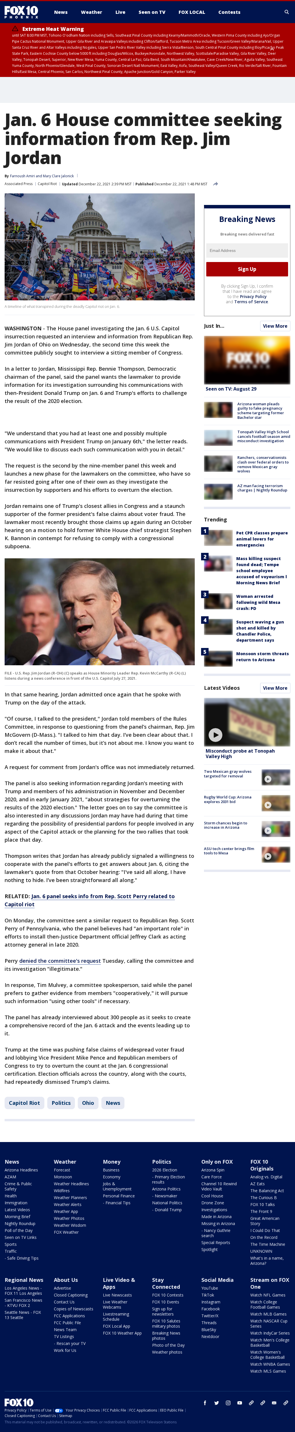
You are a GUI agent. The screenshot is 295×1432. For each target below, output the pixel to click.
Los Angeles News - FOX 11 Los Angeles (23, 1290)
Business (111, 1170)
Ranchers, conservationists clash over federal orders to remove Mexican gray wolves (263, 464)
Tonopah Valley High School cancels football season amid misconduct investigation (263, 436)
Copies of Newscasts (73, 1309)
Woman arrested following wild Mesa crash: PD (258, 602)
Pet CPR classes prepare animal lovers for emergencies (262, 539)
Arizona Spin (212, 1170)
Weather (65, 1161)
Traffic (11, 1251)
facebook (205, 1402)
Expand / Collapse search (286, 12)
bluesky (262, 1402)
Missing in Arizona (218, 1223)
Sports (11, 1244)
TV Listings (64, 1336)
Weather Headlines (71, 1183)
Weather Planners (70, 1197)
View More (275, 326)
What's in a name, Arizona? (267, 1260)
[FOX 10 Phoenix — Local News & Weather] (24, 12)
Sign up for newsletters (163, 1311)
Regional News (24, 1279)
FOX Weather (66, 1232)
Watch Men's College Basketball (270, 1342)
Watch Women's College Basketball (267, 1354)
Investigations (214, 1209)
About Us (66, 1279)
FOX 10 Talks (262, 1204)
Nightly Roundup (20, 1223)
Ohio (88, 1102)
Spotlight (209, 1249)
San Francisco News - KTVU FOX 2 (23, 1302)
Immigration (16, 1202)
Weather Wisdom (70, 1225)
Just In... (214, 325)
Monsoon (63, 1176)
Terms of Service (251, 301)
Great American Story (264, 1221)
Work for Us (65, 1350)
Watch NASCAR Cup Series (269, 1323)
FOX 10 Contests (168, 1295)
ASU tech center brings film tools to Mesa (229, 851)
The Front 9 (261, 1211)
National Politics (167, 1202)
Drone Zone (212, 1202)
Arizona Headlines (21, 1170)
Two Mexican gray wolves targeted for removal (227, 774)
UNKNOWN (261, 1251)
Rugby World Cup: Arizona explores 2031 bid (227, 799)
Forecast (62, 1170)
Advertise (62, 1288)
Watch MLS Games (268, 1371)
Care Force (211, 1176)
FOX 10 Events (165, 1302)
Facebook (210, 1309)
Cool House (212, 1196)
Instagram (210, 1302)
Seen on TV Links (21, 1237)
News (113, 1102)
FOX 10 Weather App (122, 1333)
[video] (247, 722)
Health (11, 1196)
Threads (209, 1322)
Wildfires (62, 1190)
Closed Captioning (71, 1295)
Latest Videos (222, 687)
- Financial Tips (117, 1202)
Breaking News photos (166, 1335)
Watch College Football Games (265, 1304)
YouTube (209, 1288)
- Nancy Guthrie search (215, 1233)
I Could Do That (265, 1230)
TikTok (207, 1295)
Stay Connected (166, 1283)
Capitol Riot (47, 183)
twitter (216, 1402)
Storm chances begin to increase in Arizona (225, 825)
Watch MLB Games (268, 1314)
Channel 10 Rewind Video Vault (219, 1186)
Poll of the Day (19, 1230)
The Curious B (263, 1197)
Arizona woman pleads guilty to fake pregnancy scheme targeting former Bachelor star (260, 410)
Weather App (66, 1211)
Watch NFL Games (267, 1295)
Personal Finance (119, 1196)
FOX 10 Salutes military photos (166, 1323)
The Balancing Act (267, 1190)
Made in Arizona (216, 1216)
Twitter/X (209, 1315)
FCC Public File (67, 1322)
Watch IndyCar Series (270, 1333)
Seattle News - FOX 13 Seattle (23, 1314)
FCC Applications (69, 1315)
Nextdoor (210, 1336)
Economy (111, 1176)
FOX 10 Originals (261, 1165)
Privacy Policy (253, 296)
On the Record (263, 1237)
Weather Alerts (68, 1204)
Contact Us (64, 1302)
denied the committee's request (60, 960)
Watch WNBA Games (270, 1364)
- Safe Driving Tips (22, 1258)
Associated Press (19, 183)
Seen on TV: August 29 (231, 389)
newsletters (285, 1402)
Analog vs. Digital (266, 1176)
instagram (228, 1402)
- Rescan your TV (70, 1343)
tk (251, 1402)
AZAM (10, 1176)
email (274, 1402)
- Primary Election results (168, 1179)
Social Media (217, 1279)
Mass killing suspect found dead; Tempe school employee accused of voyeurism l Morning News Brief (261, 570)
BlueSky (208, 1329)
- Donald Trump (167, 1209)
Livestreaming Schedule (116, 1316)
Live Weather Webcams (115, 1304)
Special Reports (215, 1242)
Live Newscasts (117, 1295)
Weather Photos (69, 1218)
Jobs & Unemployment (117, 1186)
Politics (61, 1102)
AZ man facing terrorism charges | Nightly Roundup (262, 488)
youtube (239, 1402)
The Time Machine (267, 1244)
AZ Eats (257, 1183)
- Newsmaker (164, 1196)
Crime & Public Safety (18, 1186)
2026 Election (164, 1170)
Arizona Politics (166, 1189)
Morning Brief (17, 1216)
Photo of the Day (168, 1345)
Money (111, 1161)
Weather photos (167, 1352)
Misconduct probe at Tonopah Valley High (240, 754)
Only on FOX (217, 1161)
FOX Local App (116, 1326)
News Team (65, 1329)
